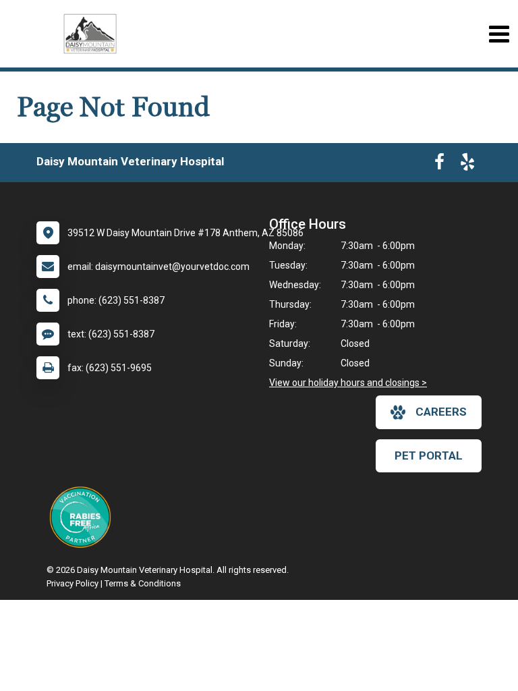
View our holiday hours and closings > (348, 382)
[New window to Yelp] (467, 164)
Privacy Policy (72, 583)
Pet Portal (429, 455)
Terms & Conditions (143, 583)
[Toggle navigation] (499, 34)
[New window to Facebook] (439, 164)
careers (441, 411)
